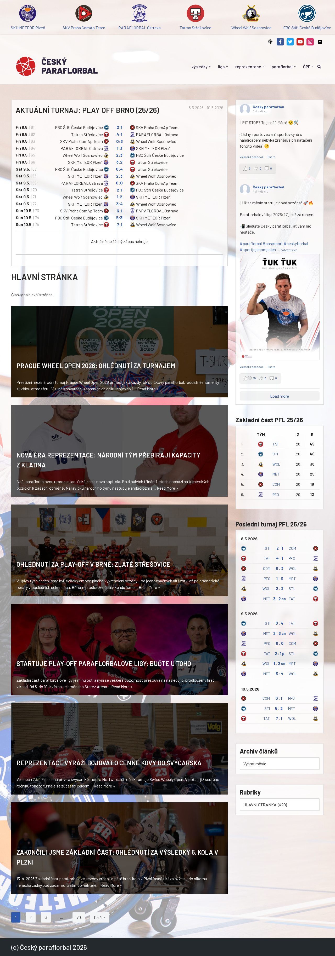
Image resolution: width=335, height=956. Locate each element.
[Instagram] (310, 41)
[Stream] (270, 41)
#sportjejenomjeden (258, 249)
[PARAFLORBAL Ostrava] (140, 14)
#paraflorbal (251, 243)
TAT (275, 444)
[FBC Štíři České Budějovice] (307, 14)
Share (271, 157)
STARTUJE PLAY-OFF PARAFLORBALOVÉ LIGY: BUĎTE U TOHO (103, 663)
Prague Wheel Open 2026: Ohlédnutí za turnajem (95, 365)
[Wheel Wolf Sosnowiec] (251, 14)
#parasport (273, 243)
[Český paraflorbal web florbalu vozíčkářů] (56, 66)
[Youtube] (300, 41)
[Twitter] (290, 41)
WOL (276, 464)
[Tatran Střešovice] (195, 14)
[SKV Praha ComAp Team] (83, 14)
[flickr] (320, 41)
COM (276, 484)
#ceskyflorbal (296, 243)
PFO (275, 494)
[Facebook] (280, 41)
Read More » (148, 388)
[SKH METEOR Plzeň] (28, 14)
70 (78, 917)
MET (276, 474)
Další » (99, 917)
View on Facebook (252, 157)
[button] (210, 66)
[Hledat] (319, 66)
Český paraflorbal (268, 107)
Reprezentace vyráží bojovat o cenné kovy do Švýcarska (109, 763)
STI (275, 454)
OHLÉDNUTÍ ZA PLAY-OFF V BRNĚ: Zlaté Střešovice (93, 564)
